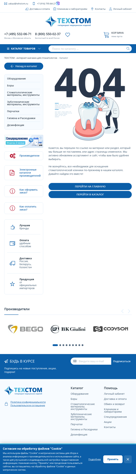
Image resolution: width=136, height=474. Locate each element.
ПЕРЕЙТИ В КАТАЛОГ (90, 194)
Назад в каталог (26, 66)
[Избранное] (67, 34)
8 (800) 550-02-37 (48, 34)
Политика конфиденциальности (28, 402)
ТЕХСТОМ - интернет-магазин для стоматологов (30, 57)
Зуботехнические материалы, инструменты (23, 103)
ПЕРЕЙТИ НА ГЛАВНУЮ (90, 186)
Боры (10, 85)
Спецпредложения (115, 416)
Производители (28, 155)
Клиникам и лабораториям (72, 8)
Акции (108, 422)
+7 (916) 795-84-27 (46, 3)
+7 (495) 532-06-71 (18, 34)
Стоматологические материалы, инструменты (23, 94)
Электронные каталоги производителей (28, 172)
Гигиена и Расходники (21, 118)
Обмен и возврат (114, 404)
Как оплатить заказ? (27, 208)
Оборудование (16, 78)
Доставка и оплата (40, 8)
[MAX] (58, 3)
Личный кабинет (122, 8)
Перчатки (13, 111)
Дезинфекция (15, 125)
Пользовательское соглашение (27, 405)
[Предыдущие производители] (122, 311)
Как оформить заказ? (28, 191)
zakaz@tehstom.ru (18, 3)
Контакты (100, 8)
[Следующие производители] (129, 311)
